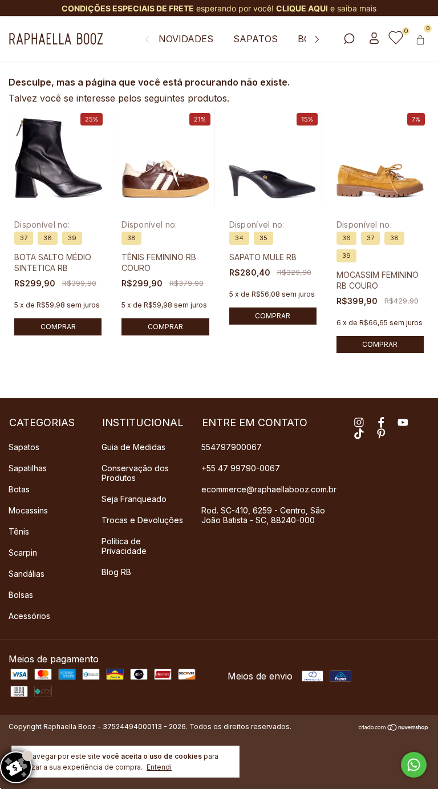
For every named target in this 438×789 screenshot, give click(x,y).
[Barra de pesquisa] (349, 39)
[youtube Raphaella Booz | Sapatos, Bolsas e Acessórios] (403, 422)
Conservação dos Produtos (135, 473)
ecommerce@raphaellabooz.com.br (268, 489)
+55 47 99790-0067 (240, 468)
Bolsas (21, 595)
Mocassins (28, 510)
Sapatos (24, 447)
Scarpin (23, 552)
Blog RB (116, 572)
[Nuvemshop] (393, 728)
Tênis (19, 531)
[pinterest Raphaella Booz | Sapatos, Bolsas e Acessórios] (381, 433)
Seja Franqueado (134, 499)
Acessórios (29, 616)
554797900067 (231, 447)
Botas (19, 489)
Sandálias (26, 573)
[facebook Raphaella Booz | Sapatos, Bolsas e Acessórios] (381, 422)
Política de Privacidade (124, 546)
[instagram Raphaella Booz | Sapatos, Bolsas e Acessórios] (359, 422)
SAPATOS (255, 38)
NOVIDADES (186, 38)
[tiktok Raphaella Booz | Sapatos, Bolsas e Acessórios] (359, 433)
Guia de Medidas (133, 447)
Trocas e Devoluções (142, 520)
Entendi (159, 767)
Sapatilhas (28, 468)
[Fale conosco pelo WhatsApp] (414, 765)
